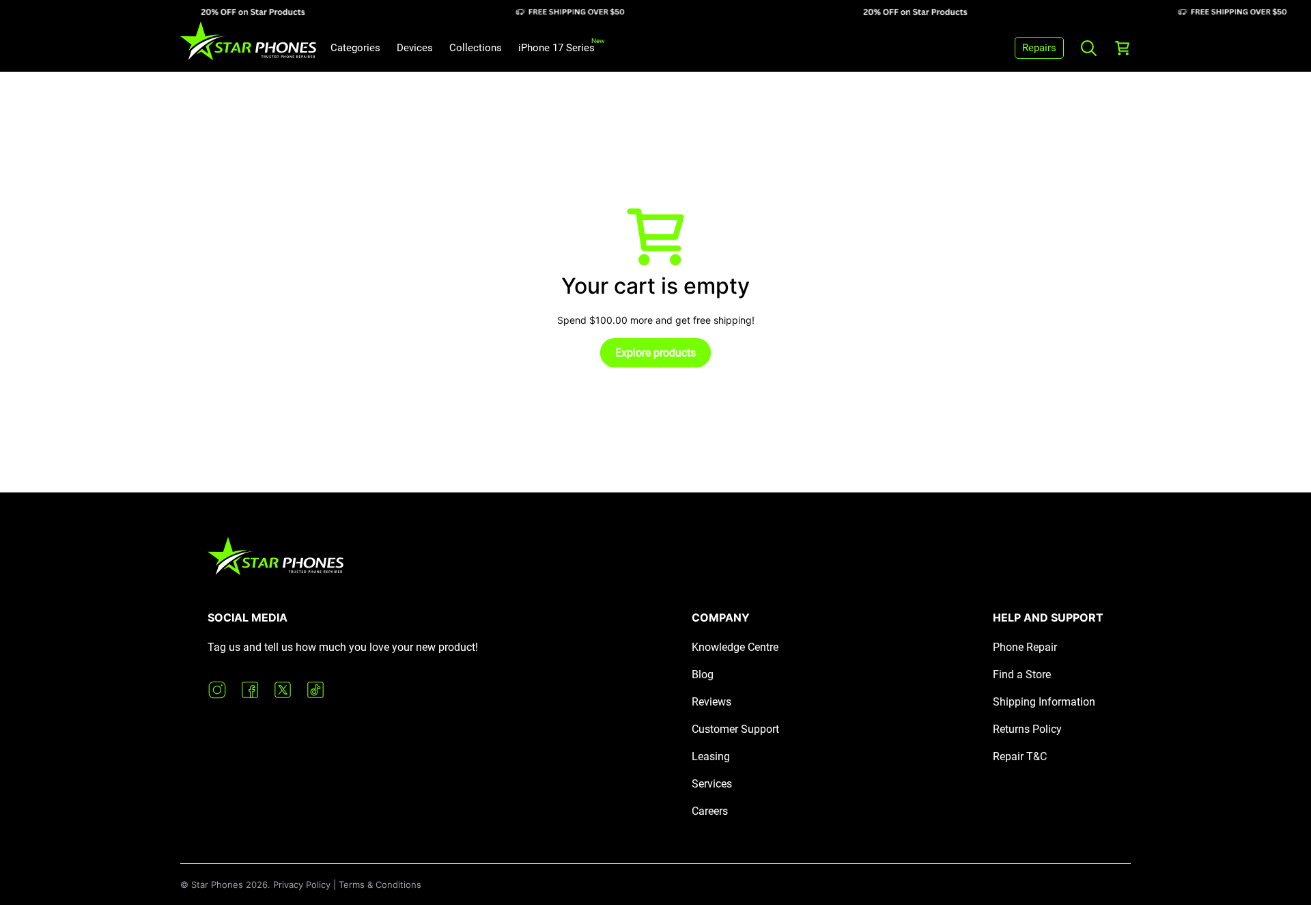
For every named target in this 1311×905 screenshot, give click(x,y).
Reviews (711, 701)
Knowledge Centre (735, 647)
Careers (710, 811)
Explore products (655, 352)
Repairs (1039, 48)
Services (712, 783)
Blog (703, 674)
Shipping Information (1044, 701)
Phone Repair (1025, 647)
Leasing (711, 756)
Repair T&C (1020, 756)
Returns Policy (1027, 729)
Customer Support (735, 729)
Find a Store (1022, 674)
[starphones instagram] (217, 690)
